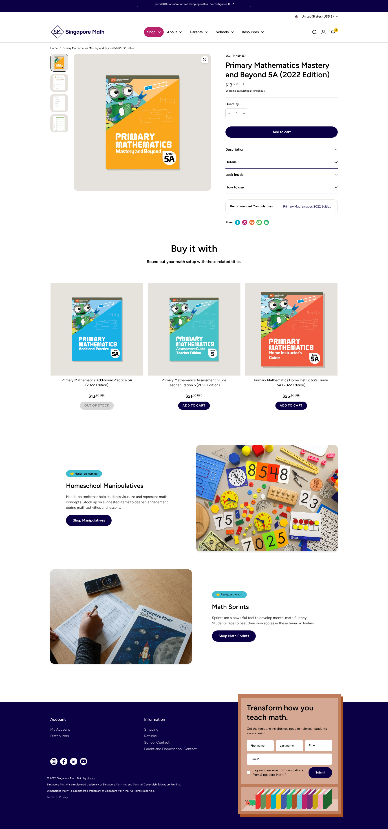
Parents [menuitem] (196, 32)
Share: (229, 222)
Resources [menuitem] (250, 32)
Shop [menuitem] (151, 32)
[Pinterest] (252, 222)
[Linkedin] (73, 761)
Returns (150, 736)
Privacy (63, 797)
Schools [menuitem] (222, 32)
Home (54, 48)
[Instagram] (53, 761)
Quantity (232, 104)
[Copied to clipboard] (266, 222)
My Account (60, 729)
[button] (89, 520)
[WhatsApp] (259, 222)
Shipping (230, 90)
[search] (314, 32)
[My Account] (323, 32)
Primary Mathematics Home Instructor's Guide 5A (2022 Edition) (291, 382)
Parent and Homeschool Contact (170, 749)
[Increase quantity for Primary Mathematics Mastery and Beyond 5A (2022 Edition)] (244, 113)
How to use (234, 187)
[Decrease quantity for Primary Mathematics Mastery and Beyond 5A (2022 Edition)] (229, 113)
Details (230, 162)
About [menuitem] (172, 32)
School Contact (157, 742)
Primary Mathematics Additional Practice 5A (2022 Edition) (97, 382)
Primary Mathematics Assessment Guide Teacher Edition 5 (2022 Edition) (194, 382)
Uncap (91, 778)
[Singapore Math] (77, 32)
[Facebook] (237, 222)
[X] (244, 222)
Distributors (59, 736)
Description (234, 149)
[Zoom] (204, 59)
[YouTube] (83, 761)
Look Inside (234, 174)
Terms (50, 797)
